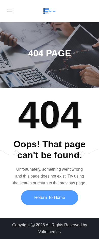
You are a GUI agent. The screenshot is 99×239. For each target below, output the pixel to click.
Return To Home (49, 197)
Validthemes (49, 232)
